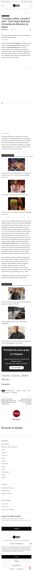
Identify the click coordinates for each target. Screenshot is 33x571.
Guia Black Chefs (6, 490)
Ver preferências (16, 565)
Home (3, 10)
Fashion (3, 461)
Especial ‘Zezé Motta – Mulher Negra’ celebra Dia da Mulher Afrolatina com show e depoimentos (9, 401)
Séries (3, 449)
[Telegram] (31, 1)
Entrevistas (4, 455)
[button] (30, 543)
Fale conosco (5, 506)
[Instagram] (22, 1)
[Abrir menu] (2, 5)
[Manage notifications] (30, 568)
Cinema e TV (5, 452)
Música (3, 466)
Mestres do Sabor (5, 392)
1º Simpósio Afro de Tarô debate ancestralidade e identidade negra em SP (16, 213)
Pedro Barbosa (14, 392)
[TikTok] (24, 1)
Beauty (3, 458)
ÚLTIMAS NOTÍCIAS (10, 10)
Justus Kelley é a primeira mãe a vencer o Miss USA (15, 194)
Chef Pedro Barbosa (10, 390)
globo (29, 390)
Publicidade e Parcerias (8, 509)
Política (3, 474)
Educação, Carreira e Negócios (9, 447)
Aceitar (16, 556)
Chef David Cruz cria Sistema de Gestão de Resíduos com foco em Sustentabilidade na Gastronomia (16, 342)
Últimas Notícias (5, 444)
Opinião (3, 469)
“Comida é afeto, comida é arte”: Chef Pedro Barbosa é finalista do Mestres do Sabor (16, 22)
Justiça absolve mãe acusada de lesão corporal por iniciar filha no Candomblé (24, 401)
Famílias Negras (5, 472)
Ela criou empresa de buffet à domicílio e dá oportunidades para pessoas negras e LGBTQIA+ (16, 303)
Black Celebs (5, 463)
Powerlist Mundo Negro (8, 488)
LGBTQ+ (4, 477)
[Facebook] (27, 1)
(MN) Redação (5, 29)
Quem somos (5, 503)
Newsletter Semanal (5, 1)
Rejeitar (16, 561)
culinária (24, 390)
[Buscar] (30, 5)
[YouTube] (25, 1)
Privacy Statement (19, 568)
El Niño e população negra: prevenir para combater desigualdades (14, 322)
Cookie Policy (11, 568)
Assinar (16, 528)
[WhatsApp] (29, 1)
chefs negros (18, 390)
